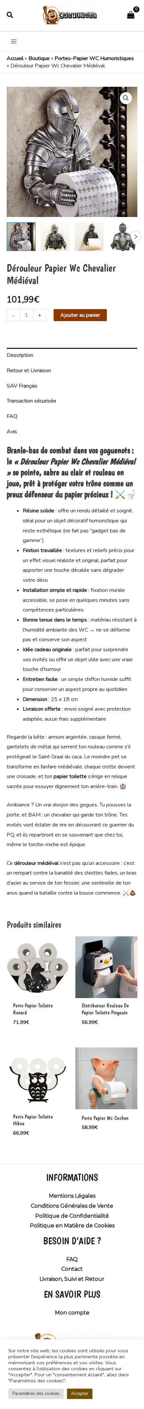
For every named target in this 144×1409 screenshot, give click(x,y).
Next (136, 237)
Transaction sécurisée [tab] (31, 401)
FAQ (72, 1259)
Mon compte (72, 1313)
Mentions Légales (72, 1196)
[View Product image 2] (55, 236)
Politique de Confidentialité (72, 1216)
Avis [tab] (12, 431)
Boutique (39, 58)
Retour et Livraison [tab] (29, 370)
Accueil (15, 58)
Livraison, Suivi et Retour (72, 1279)
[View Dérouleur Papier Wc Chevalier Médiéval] (21, 236)
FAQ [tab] (12, 416)
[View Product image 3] (89, 236)
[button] (10, 15)
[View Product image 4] (123, 236)
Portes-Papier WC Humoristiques (94, 58)
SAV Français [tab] (22, 386)
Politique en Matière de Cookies (72, 1225)
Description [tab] (20, 355)
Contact (72, 1269)
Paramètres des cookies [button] (36, 1394)
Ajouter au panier (80, 315)
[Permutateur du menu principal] (14, 41)
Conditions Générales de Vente (72, 1206)
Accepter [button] (79, 1394)
